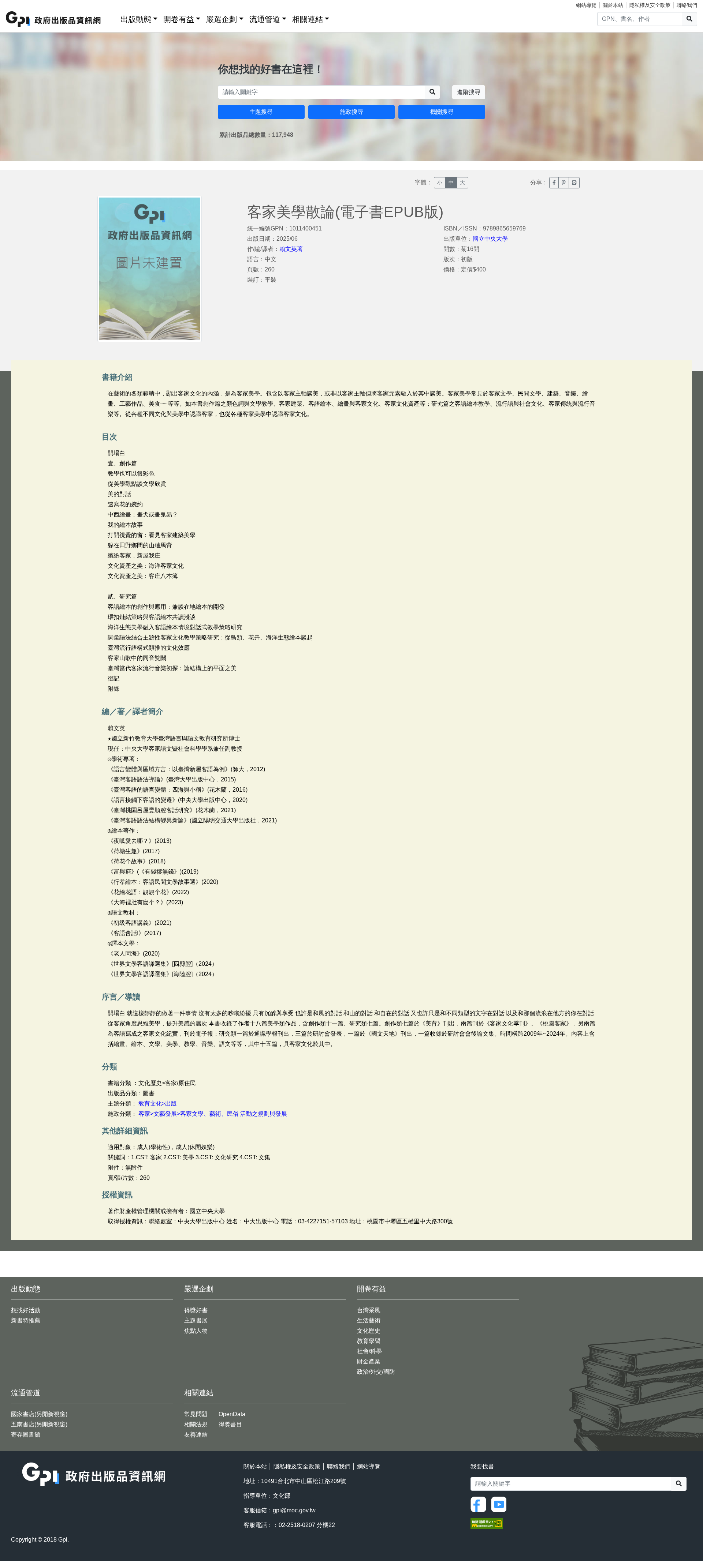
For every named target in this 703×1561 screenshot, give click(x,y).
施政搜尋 (351, 112)
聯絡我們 (687, 5)
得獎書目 (230, 1424)
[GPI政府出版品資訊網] (53, 19)
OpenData (232, 1414)
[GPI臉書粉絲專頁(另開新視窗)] (480, 1504)
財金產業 (368, 1361)
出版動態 (135, 19)
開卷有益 (178, 19)
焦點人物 (196, 1331)
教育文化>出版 (157, 1103)
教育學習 (368, 1341)
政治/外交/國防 (376, 1372)
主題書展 (196, 1320)
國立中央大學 (490, 239)
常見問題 (196, 1414)
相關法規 (196, 1424)
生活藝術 (368, 1320)
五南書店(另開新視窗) (39, 1424)
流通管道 (264, 19)
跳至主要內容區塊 (20, 4)
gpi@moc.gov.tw (294, 1510)
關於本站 (613, 5)
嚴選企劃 (221, 19)
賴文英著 (291, 249)
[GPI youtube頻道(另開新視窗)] (500, 1504)
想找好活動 (25, 1310)
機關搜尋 (442, 112)
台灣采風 (368, 1310)
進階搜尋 (468, 92)
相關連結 (307, 19)
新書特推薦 (25, 1320)
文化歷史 (368, 1331)
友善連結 (196, 1434)
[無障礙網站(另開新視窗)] (486, 1523)
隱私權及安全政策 (649, 5)
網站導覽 (586, 5)
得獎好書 (196, 1310)
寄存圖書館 (25, 1434)
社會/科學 (369, 1351)
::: (112, 18)
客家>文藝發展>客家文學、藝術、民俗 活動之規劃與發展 (212, 1114)
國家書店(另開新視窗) (39, 1414)
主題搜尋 (261, 112)
